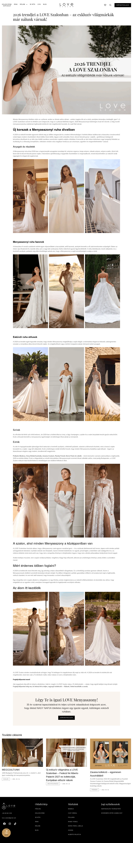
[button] (110, 5)
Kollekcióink (7, 4)
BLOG (37, 830)
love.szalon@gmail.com (9, 818)
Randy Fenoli (73, 821)
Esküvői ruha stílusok (25, 337)
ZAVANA (70, 830)
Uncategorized (52, 784)
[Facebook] (4, 823)
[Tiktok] (15, 823)
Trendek (94, 789)
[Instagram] (9, 823)
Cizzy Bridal (72, 813)
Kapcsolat (7, 6)
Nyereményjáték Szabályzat (111, 813)
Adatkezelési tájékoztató (111, 809)
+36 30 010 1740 (7, 813)
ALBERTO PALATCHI (74, 834)
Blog (45, 4)
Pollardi (71, 817)
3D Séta (32, 4)
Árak (16, 4)
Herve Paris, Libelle (75, 826)
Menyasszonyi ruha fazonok (28, 241)
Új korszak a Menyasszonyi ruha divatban (44, 129)
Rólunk (22, 4)
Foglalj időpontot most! (21, 679)
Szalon (5, 779)
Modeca (71, 809)
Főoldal (38, 809)
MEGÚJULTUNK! (11, 769)
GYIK (39, 4)
